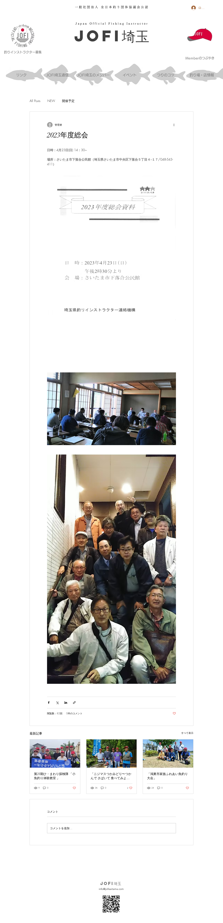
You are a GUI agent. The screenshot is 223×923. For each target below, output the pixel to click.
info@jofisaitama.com (111, 889)
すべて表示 (187, 733)
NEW (51, 101)
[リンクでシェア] (74, 702)
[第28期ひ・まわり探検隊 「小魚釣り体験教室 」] (55, 753)
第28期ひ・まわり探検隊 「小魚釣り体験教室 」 (54, 776)
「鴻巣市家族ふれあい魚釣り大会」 (167, 776)
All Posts (35, 101)
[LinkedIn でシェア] (65, 702)
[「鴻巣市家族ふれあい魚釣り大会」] (168, 753)
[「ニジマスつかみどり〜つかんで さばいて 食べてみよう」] (111, 753)
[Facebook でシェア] (48, 702)
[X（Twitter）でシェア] (57, 702)
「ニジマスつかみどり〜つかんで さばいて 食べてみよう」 (111, 776)
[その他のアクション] (174, 125)
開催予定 (68, 101)
